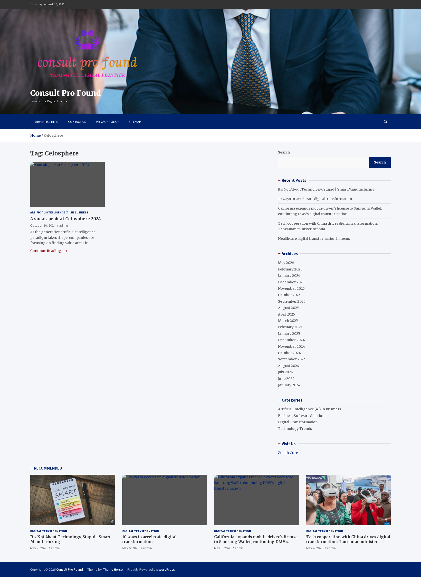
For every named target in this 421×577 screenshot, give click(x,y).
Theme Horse (113, 569)
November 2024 (291, 346)
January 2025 (289, 333)
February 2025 (290, 327)
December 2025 (291, 282)
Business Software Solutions (302, 416)
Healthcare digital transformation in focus (314, 238)
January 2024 (289, 385)
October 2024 (289, 353)
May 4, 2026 (314, 548)
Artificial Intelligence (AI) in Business (59, 212)
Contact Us (77, 121)
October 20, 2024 (42, 225)
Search (284, 152)
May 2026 (286, 262)
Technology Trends (295, 428)
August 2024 (288, 366)
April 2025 (286, 314)
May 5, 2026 (222, 548)
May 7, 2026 (38, 548)
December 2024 (291, 340)
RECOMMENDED (48, 468)
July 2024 (285, 372)
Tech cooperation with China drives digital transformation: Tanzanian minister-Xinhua (348, 542)
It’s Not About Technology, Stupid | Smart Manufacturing (326, 189)
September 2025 (292, 301)
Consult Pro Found (65, 93)
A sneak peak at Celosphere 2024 (65, 218)
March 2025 (288, 320)
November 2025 (291, 288)
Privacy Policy (107, 121)
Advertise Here (46, 121)
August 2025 (288, 308)
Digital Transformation (298, 422)
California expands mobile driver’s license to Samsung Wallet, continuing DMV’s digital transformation (255, 542)
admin (63, 225)
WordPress (167, 569)
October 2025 (289, 295)
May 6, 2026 (130, 548)
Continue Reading (46, 251)
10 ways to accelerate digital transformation (315, 199)
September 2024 (292, 359)
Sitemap (135, 121)
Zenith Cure (288, 453)
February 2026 (290, 269)
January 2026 (289, 275)
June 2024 (286, 378)
